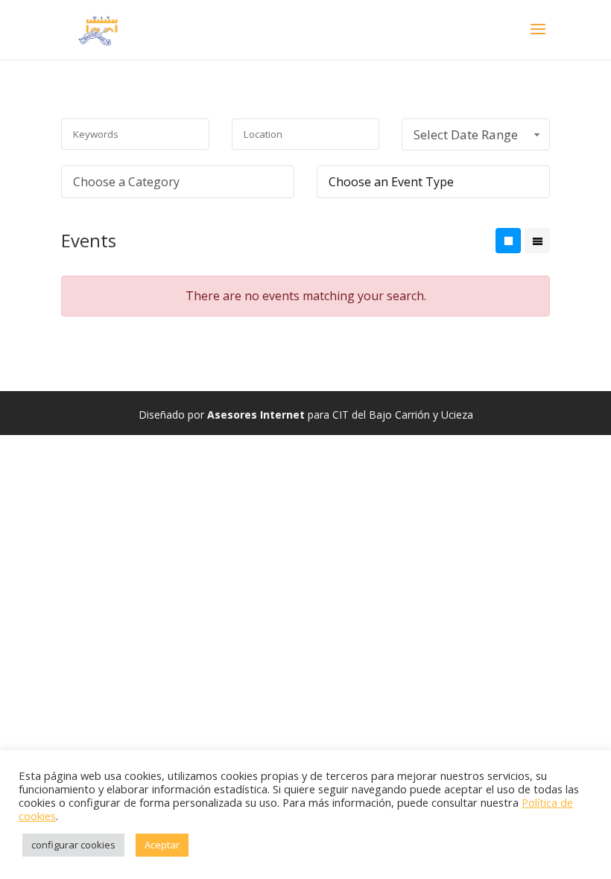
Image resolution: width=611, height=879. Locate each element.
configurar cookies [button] (73, 844)
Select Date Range (466, 134)
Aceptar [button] (162, 844)
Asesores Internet (256, 414)
